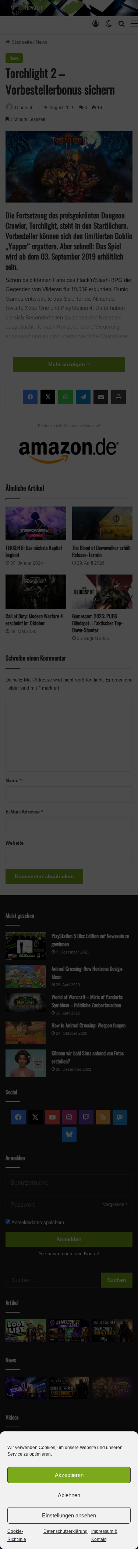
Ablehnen (69, 1495)
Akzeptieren (69, 1475)
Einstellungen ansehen (69, 1515)
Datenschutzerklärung (65, 1531)
